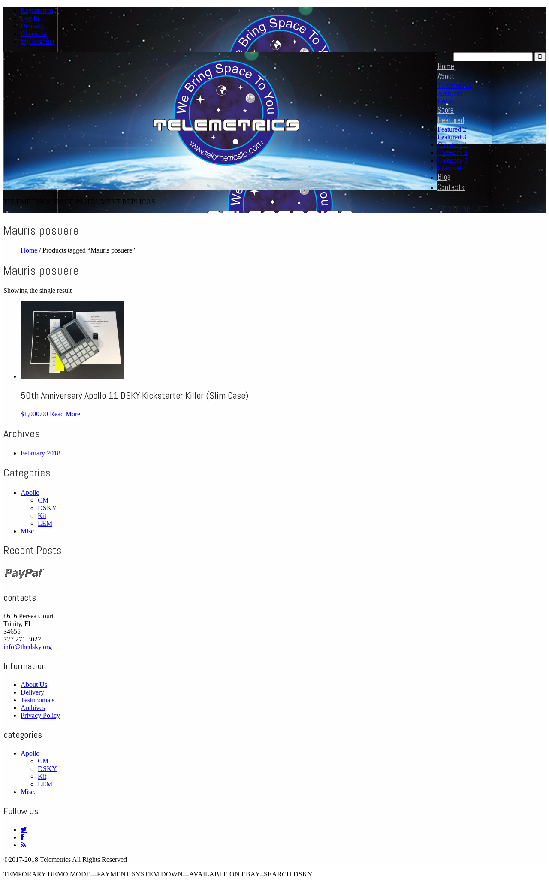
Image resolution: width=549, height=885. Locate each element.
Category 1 (452, 144)
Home (445, 66)
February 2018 (40, 453)
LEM (45, 523)
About (446, 76)
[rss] (23, 845)
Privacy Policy (40, 715)
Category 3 (452, 160)
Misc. (28, 531)
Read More (65, 414)
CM (43, 500)
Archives (449, 93)
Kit (42, 515)
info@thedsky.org (27, 646)
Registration (37, 10)
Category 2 (452, 152)
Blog (444, 177)
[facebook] (22, 837)
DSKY (47, 508)
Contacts (451, 187)
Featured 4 (451, 168)
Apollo (30, 492)
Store (445, 110)
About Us (34, 684)
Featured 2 (451, 129)
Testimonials (454, 85)
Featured (450, 120)
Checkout (34, 33)
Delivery (32, 26)
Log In (30, 18)
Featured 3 (451, 137)
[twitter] (24, 829)
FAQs (445, 101)
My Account (37, 41)
